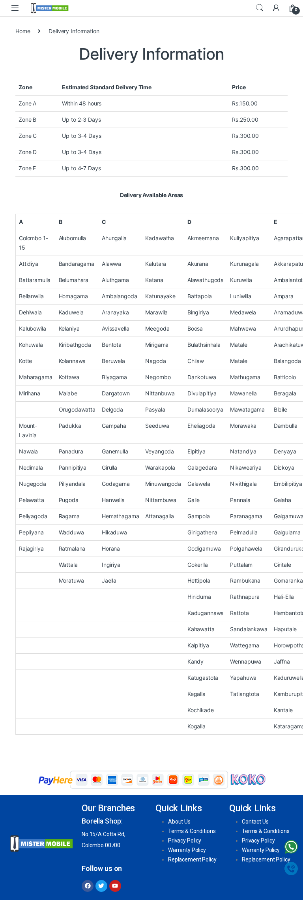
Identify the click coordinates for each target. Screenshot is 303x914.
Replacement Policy (192, 859)
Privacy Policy (184, 840)
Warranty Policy (187, 850)
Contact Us (255, 821)
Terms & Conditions (191, 831)
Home (22, 31)
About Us (179, 821)
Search (259, 8)
